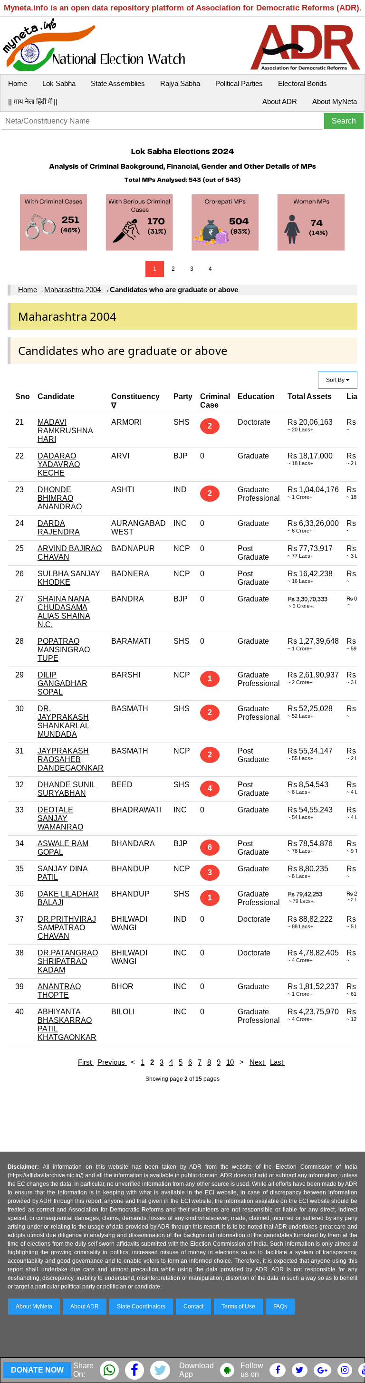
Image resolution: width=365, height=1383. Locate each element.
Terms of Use (238, 1306)
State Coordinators (141, 1306)
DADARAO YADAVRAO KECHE (59, 464)
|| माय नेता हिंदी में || (33, 101)
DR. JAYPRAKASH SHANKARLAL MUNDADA (63, 721)
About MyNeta (334, 101)
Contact (193, 1306)
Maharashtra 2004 (73, 290)
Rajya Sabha (180, 83)
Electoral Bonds (302, 83)
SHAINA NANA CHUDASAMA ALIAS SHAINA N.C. (64, 612)
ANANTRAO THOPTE (59, 990)
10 (230, 1062)
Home (17, 83)
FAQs (280, 1306)
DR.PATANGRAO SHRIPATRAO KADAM (68, 961)
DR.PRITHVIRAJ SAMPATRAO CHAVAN (67, 927)
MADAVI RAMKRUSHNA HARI (65, 430)
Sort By (336, 380)
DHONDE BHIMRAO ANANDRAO (60, 498)
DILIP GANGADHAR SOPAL (62, 683)
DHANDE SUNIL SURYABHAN (67, 789)
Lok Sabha (59, 83)
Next (258, 1062)
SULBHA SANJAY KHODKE (69, 578)
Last (277, 1062)
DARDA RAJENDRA (59, 527)
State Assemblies (118, 83)
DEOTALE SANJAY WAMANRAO (60, 818)
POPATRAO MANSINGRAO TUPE (64, 649)
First (86, 1062)
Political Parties (239, 83)
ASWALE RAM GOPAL (63, 847)
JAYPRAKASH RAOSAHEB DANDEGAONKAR (71, 759)
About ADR (279, 101)
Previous (112, 1062)
